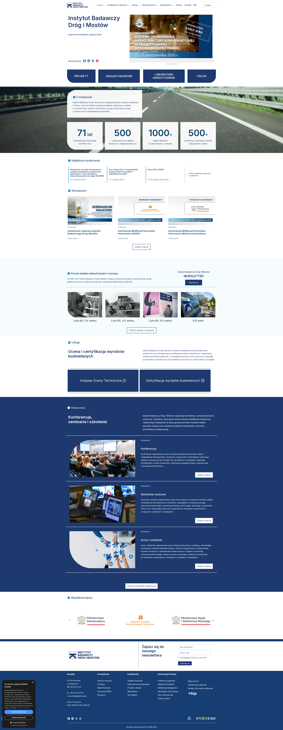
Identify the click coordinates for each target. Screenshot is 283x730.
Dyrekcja (101, 684)
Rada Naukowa (103, 688)
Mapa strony (193, 681)
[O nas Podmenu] (104, 5)
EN (195, 5)
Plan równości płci (165, 695)
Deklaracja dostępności (167, 688)
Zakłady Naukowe (135, 681)
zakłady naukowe (119, 76)
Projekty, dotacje (134, 688)
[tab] (166, 64)
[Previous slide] (130, 38)
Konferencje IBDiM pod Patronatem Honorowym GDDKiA (136, 232)
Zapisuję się (194, 282)
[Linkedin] (73, 718)
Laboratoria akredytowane (138, 684)
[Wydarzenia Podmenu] (172, 5)
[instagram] (98, 61)
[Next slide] (213, 38)
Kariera (179, 5)
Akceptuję (193, 658)
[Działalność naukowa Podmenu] (128, 5)
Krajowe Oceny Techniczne (100, 380)
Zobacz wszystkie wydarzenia (141, 586)
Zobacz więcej (141, 247)
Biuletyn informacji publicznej (200, 688)
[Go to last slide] (70, 620)
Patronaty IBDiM (104, 691)
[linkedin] (89, 61)
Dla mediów (132, 695)
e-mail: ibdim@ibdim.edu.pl (76, 696)
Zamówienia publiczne (197, 685)
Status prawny (164, 698)
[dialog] (18, 704)
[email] (189, 718)
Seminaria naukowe (153, 494)
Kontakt (187, 5)
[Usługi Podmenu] (139, 5)
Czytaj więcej (72, 238)
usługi (202, 76)
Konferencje (148, 448)
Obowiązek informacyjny (168, 691)
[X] (94, 61)
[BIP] (192, 694)
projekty (81, 76)
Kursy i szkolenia (151, 540)
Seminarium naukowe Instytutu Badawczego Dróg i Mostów (84, 232)
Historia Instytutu (104, 681)
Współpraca (132, 691)
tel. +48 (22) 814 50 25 (75, 693)
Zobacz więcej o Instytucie (141, 330)
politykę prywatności (198, 658)
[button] (18, 722)
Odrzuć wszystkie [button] (19, 718)
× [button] (33, 682)
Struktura (101, 695)
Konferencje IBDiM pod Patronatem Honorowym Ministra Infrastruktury (187, 232)
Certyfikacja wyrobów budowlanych (173, 380)
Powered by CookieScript (19, 725)
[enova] (205, 718)
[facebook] (85, 61)
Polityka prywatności (166, 681)
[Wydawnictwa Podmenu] (157, 5)
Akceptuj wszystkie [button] (18, 712)
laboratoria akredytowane (164, 76)
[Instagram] (81, 718)
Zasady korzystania (166, 684)
